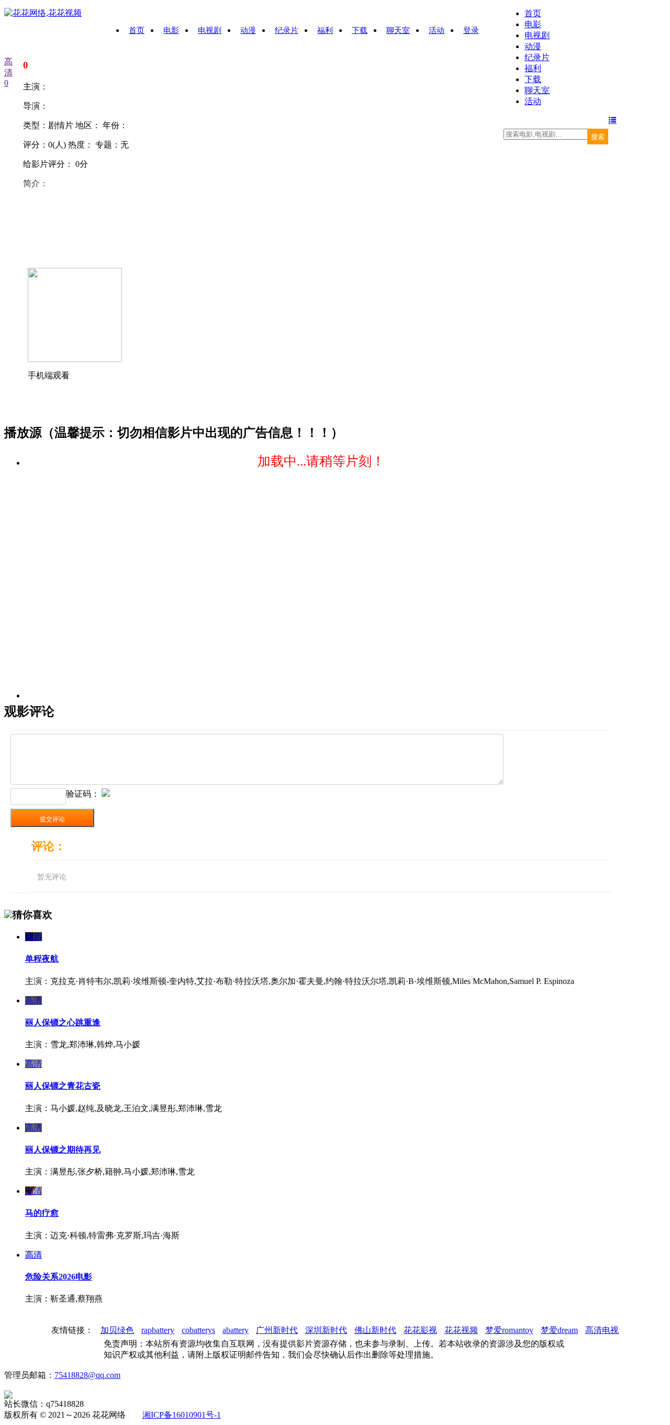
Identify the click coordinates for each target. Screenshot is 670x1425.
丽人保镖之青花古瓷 (62, 1085)
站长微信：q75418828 (44, 1403)
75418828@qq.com (87, 1375)
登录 (471, 30)
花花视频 (461, 1330)
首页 (532, 13)
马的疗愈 (42, 1212)
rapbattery (157, 1330)
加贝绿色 (117, 1330)
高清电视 (602, 1330)
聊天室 (537, 90)
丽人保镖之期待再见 (62, 1149)
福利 (532, 68)
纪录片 (537, 57)
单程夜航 (42, 958)
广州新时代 (277, 1330)
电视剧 (537, 35)
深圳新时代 (326, 1330)
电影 (532, 24)
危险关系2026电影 (58, 1276)
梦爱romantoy (509, 1330)
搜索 (598, 137)
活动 (532, 101)
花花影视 (420, 1330)
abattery (235, 1330)
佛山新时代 (375, 1330)
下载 (532, 79)
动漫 (532, 46)
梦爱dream (559, 1330)
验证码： (82, 793)
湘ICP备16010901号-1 (181, 1414)
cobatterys (198, 1330)
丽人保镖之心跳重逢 (62, 1022)
